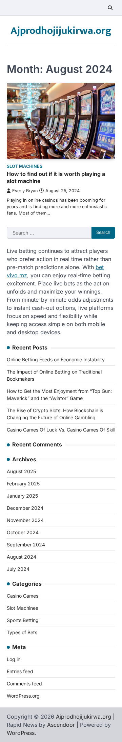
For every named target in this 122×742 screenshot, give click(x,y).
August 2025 (21, 471)
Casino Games (22, 596)
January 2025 (22, 496)
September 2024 (26, 544)
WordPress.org (23, 696)
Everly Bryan (25, 190)
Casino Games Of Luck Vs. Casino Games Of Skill (61, 430)
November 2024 (25, 520)
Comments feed (24, 683)
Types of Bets (22, 632)
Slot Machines (24, 166)
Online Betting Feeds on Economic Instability (56, 359)
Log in (13, 659)
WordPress (21, 732)
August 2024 (21, 557)
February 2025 (23, 483)
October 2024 (23, 532)
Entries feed (20, 671)
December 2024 (25, 508)
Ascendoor (61, 724)
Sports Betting (23, 620)
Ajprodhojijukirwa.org (61, 31)
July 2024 (18, 569)
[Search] (110, 8)
